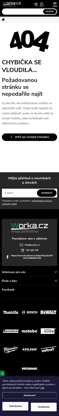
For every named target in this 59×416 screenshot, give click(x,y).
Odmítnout (15, 406)
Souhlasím (44, 407)
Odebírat (46, 192)
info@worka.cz (32, 244)
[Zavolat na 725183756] (36, 4)
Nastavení (29, 395)
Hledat (50, 11)
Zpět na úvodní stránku (32, 137)
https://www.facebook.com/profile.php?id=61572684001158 (32, 257)
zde (42, 388)
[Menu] (55, 4)
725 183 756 (32, 250)
